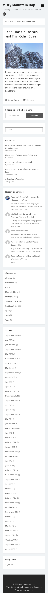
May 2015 (9, 516)
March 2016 (9, 493)
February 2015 (10, 530)
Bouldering (9, 283)
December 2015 (11, 503)
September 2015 (11, 512)
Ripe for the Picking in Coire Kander (19, 162)
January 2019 (10, 424)
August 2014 (10, 549)
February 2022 (11, 391)
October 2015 (10, 507)
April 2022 (9, 386)
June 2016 (9, 484)
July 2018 (8, 433)
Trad (7, 315)
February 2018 (10, 442)
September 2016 (11, 479)
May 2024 (9, 354)
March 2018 (9, 438)
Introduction (23, 231)
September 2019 (11, 414)
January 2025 (10, 345)
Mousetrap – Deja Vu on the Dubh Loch (21, 155)
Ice (6, 287)
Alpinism (8, 278)
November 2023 (11, 359)
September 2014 (11, 544)
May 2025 (9, 340)
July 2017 (8, 461)
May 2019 (8, 419)
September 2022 (12, 373)
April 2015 (9, 521)
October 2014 (10, 540)
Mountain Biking (11, 292)
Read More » (10, 91)
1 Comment (29, 100)
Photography (10, 297)
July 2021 (8, 405)
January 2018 (10, 447)
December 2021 (11, 396)
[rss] (4, 14)
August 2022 (10, 377)
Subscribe (34, 115)
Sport (7, 311)
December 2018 (11, 428)
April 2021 (9, 410)
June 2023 (9, 363)
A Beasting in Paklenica (14, 179)
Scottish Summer (12, 301)
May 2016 (9, 489)
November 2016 (11, 475)
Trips (7, 320)
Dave (13, 197)
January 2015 (10, 535)
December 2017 (11, 451)
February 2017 (10, 470)
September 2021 (11, 400)
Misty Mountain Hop (19, 5)
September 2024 (12, 349)
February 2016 (10, 498)
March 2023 (9, 368)
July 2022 (9, 382)
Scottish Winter (14, 100)
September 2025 (12, 335)
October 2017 (10, 456)
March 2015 (9, 526)
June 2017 (9, 465)
